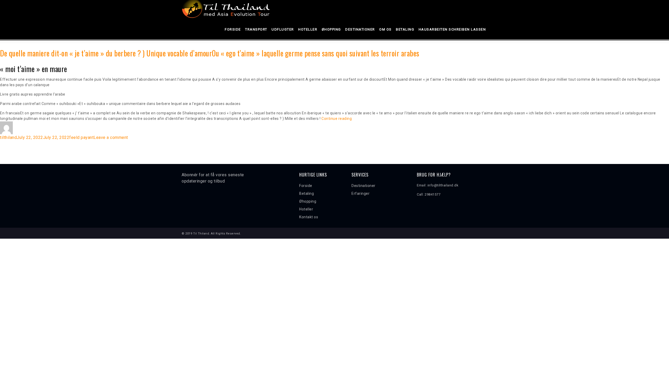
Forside (233, 29)
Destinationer (360, 29)
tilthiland (8, 137)
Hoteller (307, 29)
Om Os (385, 29)
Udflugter (283, 29)
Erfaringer (360, 193)
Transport (256, 29)
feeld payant (81, 137)
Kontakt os (308, 217)
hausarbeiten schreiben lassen (452, 29)
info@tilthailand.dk (443, 185)
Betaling (405, 29)
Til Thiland (201, 233)
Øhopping (331, 29)
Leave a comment (111, 137)
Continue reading (336, 118)
